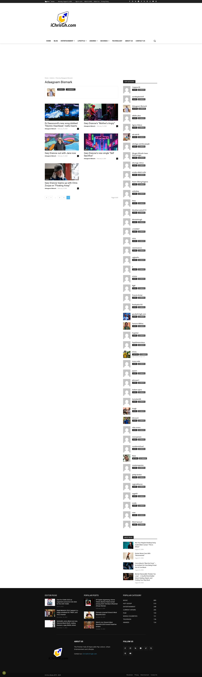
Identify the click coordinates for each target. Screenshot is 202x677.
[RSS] (135, 1)
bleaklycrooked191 (139, 210)
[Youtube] (153, 1)
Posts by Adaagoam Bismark (64, 78)
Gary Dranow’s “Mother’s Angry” (99, 123)
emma (134, 276)
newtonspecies (138, 465)
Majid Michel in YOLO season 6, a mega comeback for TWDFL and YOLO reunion (67, 612)
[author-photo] (52, 92)
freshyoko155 (137, 305)
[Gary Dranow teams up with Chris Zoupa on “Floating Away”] (62, 171)
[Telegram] (138, 1)
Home (46, 78)
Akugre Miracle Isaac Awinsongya (140, 154)
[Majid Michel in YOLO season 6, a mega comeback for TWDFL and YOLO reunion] (50, 613)
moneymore (136, 437)
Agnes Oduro (137, 125)
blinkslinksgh (137, 220)
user (134, 512)
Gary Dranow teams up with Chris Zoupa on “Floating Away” (61, 184)
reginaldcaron (137, 484)
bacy (134, 201)
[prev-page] (46, 197)
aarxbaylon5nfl (138, 97)
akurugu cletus (138, 163)
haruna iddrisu (137, 323)
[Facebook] (129, 1)
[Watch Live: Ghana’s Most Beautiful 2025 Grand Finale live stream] (89, 624)
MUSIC (47, 119)
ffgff (133, 286)
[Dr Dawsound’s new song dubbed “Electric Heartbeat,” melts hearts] (62, 112)
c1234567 (136, 229)
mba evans (136, 427)
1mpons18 (136, 87)
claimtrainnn (137, 248)
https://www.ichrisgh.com (138, 356)
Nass (134, 456)
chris (134, 238)
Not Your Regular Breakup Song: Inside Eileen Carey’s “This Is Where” (145, 545)
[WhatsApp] (150, 1)
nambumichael (138, 446)
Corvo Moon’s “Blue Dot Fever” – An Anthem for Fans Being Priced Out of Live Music (145, 565)
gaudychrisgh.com (139, 314)
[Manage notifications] (4, 673)
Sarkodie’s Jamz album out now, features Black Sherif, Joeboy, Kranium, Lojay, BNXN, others (67, 623)
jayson (134, 371)
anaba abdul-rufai (139, 172)
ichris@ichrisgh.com (89, 654)
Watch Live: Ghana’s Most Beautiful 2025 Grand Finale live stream (106, 624)
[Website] (147, 1)
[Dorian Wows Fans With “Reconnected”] (128, 556)
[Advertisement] (116, 21)
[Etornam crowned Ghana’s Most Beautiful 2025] (89, 615)
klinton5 (135, 418)
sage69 (135, 494)
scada (134, 503)
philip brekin (137, 475)
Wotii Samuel (137, 522)
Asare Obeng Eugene (140, 182)
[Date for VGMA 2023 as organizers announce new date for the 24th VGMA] (50, 602)
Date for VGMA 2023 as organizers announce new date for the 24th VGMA (67, 602)
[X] (144, 1)
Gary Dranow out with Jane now (60, 153)
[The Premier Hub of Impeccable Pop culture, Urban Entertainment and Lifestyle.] (61, 21)
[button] (154, 40)
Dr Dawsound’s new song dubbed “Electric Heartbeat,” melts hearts (61, 124)
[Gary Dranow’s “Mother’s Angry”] (101, 112)
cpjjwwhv (135, 257)
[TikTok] (141, 1)
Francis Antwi (137, 295)
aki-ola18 (135, 134)
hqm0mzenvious (138, 342)
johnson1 (135, 380)
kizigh (134, 409)
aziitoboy (135, 191)
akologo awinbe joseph (141, 144)
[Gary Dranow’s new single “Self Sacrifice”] (101, 141)
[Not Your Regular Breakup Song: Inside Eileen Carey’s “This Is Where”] (128, 545)
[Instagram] (132, 1)
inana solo (136, 361)
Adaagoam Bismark (50, 128)
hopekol (135, 333)
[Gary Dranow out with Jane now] (62, 141)
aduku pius (136, 116)
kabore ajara (137, 390)
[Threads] (156, 1)
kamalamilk (136, 399)
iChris (134, 352)
